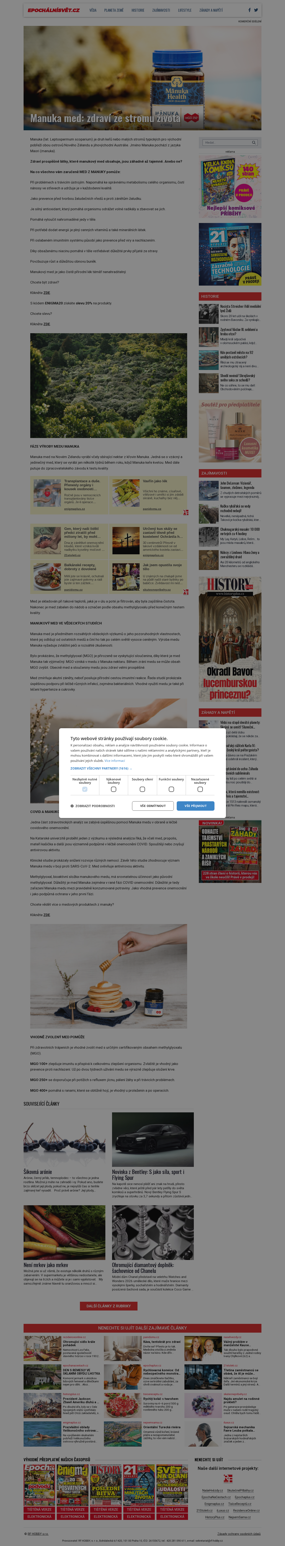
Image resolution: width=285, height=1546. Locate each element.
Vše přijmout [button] (196, 806)
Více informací (115, 760)
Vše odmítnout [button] (153, 806)
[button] (142, 768)
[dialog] (142, 773)
